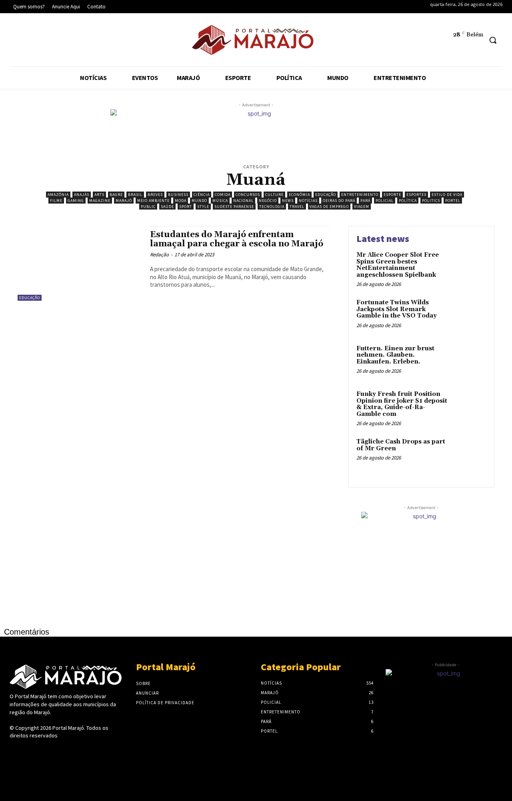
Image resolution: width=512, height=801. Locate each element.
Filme (56, 200)
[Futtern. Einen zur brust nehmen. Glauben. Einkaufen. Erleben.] (469, 361)
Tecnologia (271, 206)
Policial (385, 200)
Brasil (135, 194)
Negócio (268, 200)
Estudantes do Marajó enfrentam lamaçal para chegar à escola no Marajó (236, 239)
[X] (68, 41)
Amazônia (58, 194)
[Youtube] (93, 41)
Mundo (199, 200)
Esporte (392, 194)
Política (408, 200)
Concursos (248, 194)
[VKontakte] (57, 751)
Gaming (76, 200)
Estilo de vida (447, 194)
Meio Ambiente (153, 200)
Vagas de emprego (329, 206)
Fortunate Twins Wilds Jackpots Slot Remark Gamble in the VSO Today (396, 309)
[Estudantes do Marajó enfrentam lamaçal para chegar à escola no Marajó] (80, 263)
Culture (274, 194)
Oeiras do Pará (339, 200)
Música (220, 200)
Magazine (99, 200)
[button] (492, 40)
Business (178, 194)
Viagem (361, 206)
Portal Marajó (68, 727)
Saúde (167, 206)
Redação (159, 254)
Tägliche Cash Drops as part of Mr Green (400, 445)
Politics (431, 200)
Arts (99, 194)
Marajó (124, 200)
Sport (185, 206)
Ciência (202, 194)
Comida (222, 194)
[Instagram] (44, 41)
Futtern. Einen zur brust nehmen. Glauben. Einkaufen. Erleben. (395, 355)
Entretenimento (359, 194)
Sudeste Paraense (234, 206)
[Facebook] (20, 41)
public (148, 206)
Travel (297, 206)
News (288, 200)
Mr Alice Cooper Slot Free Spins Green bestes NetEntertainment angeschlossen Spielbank (397, 265)
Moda (180, 200)
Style (203, 206)
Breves (155, 194)
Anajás (81, 194)
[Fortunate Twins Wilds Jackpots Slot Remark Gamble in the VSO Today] (469, 315)
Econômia (299, 194)
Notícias (308, 200)
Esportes (416, 194)
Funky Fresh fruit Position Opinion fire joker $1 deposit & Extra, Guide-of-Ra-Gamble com (401, 404)
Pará (365, 200)
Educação (325, 194)
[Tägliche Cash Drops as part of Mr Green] (469, 454)
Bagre (116, 194)
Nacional (243, 200)
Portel (452, 200)
